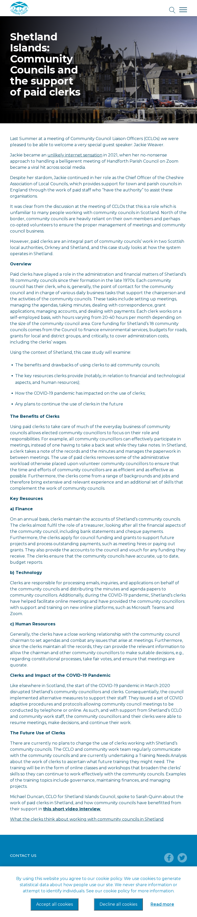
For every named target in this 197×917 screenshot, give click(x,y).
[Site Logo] (33, 8)
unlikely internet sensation (74, 155)
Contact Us (23, 855)
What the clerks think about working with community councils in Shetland (87, 819)
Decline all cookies (118, 904)
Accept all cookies (54, 904)
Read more (162, 904)
